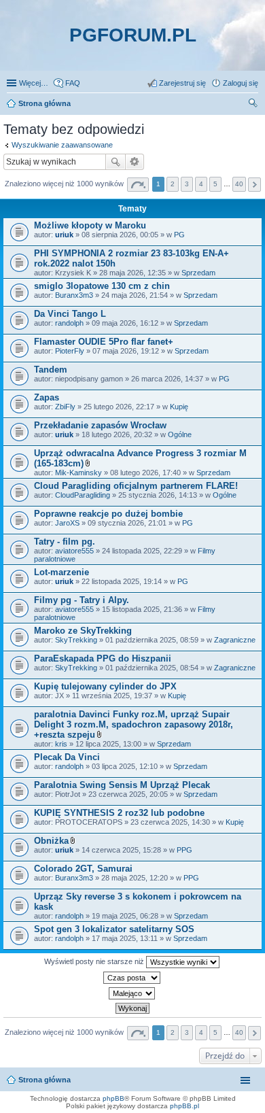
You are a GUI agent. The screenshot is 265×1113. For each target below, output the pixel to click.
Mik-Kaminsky (78, 472)
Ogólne (180, 434)
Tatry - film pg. (64, 541)
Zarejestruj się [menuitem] (182, 83)
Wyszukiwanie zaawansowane (62, 145)
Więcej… (33, 83)
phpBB (113, 1098)
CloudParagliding (82, 495)
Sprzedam (198, 273)
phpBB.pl (184, 1106)
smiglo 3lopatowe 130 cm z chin (102, 286)
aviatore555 (74, 551)
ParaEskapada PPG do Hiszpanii (102, 658)
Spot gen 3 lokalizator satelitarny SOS (114, 929)
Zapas (46, 397)
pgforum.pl (132, 35)
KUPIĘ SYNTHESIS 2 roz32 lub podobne (119, 813)
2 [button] (173, 184)
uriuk (64, 234)
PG (179, 234)
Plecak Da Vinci (67, 757)
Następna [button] (254, 184)
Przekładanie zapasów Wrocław (100, 425)
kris (61, 744)
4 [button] (201, 184)
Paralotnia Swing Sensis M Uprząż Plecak (122, 785)
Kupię (179, 407)
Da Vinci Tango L (70, 314)
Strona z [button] (138, 184)
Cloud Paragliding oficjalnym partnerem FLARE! (136, 486)
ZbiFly (65, 407)
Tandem (50, 369)
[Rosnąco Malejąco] (132, 993)
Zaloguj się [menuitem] (240, 83)
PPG (184, 850)
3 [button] (187, 184)
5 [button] (215, 184)
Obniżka (51, 841)
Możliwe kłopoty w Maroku (90, 225)
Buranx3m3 (74, 295)
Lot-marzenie (61, 572)
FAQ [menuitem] (72, 83)
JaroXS (67, 523)
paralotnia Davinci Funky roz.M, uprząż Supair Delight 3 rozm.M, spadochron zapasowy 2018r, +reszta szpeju (133, 724)
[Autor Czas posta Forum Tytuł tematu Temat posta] (132, 978)
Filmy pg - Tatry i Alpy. (81, 600)
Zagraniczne (234, 640)
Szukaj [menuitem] (253, 104)
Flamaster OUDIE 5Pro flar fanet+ (103, 342)
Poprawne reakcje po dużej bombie (108, 514)
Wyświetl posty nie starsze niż (95, 961)
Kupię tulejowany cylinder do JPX (105, 686)
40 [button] (239, 184)
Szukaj (115, 162)
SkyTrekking (76, 640)
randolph (69, 323)
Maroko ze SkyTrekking (83, 631)
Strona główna (44, 1080)
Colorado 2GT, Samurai (83, 868)
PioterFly (69, 351)
